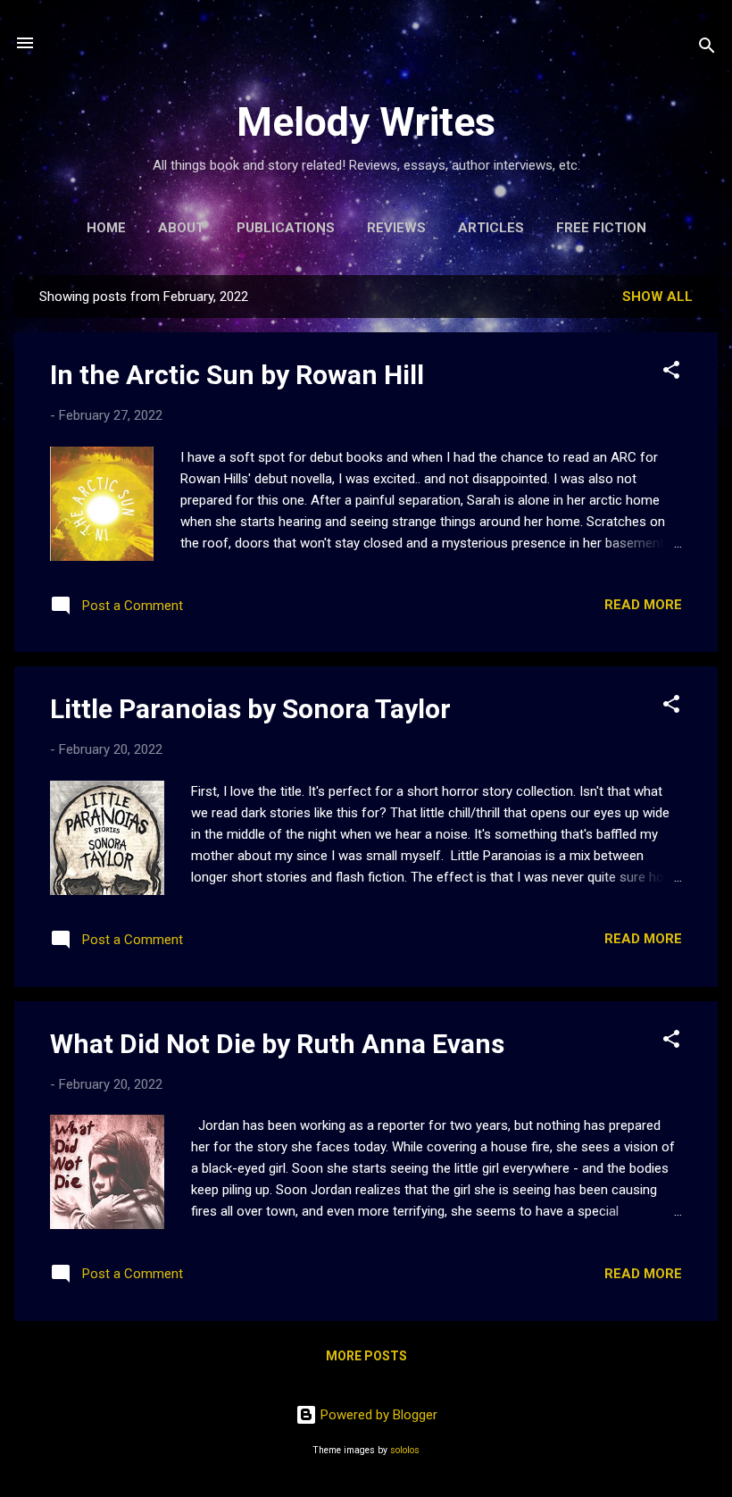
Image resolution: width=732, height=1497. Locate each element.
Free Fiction (601, 228)
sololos (405, 1450)
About (181, 228)
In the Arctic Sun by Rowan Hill (237, 374)
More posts (366, 1356)
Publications (286, 228)
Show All (657, 297)
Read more (643, 605)
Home (106, 228)
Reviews (396, 228)
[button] (671, 373)
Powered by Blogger (377, 1415)
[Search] (707, 48)
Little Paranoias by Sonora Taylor (250, 708)
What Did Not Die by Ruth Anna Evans (277, 1043)
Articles (491, 228)
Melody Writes (366, 122)
